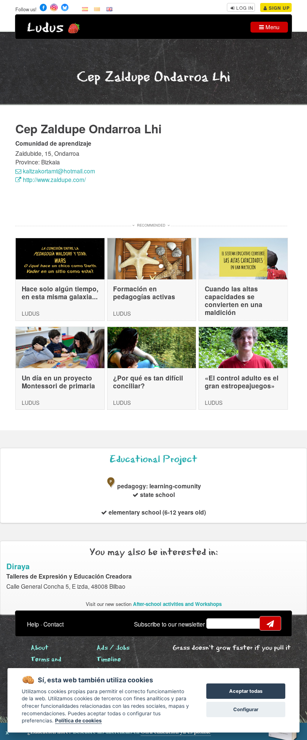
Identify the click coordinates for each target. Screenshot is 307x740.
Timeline (109, 659)
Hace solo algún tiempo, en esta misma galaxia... (60, 292)
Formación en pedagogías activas (144, 292)
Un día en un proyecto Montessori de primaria (58, 381)
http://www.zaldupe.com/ (53, 179)
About (40, 648)
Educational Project (153, 459)
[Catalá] (97, 8)
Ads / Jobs (113, 648)
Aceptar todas (245, 691)
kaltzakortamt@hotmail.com (58, 171)
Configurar (245, 709)
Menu (271, 27)
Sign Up (278, 7)
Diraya (18, 566)
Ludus (45, 28)
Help (33, 624)
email (216, 623)
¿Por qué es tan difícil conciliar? (148, 381)
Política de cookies (78, 721)
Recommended (151, 225)
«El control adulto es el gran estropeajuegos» (242, 381)
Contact (53, 624)
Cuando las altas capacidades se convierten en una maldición (233, 300)
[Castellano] (85, 8)
